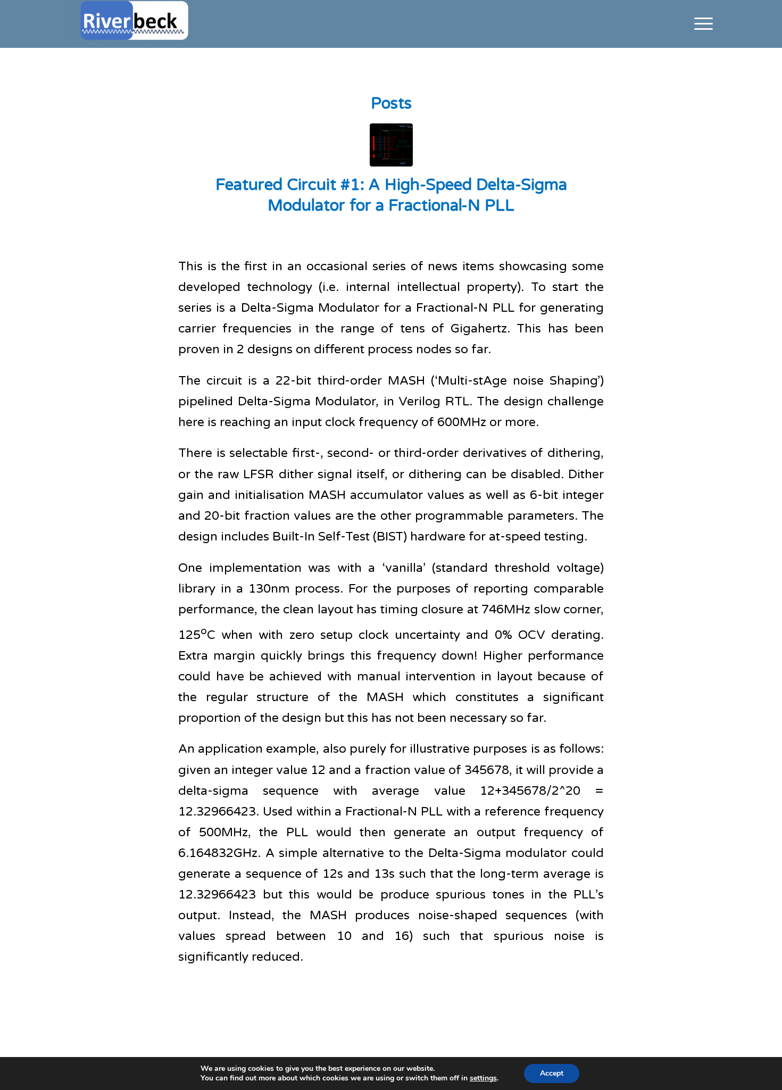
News (397, 231)
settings (483, 1078)
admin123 (461, 231)
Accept (551, 1073)
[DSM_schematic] (391, 145)
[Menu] (700, 24)
